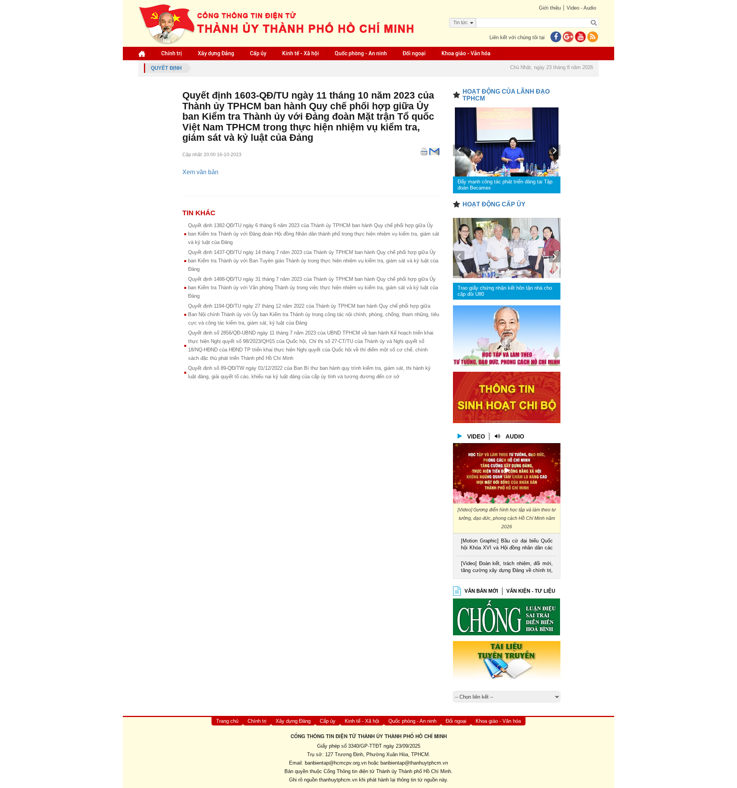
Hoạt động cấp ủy (494, 204)
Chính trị (171, 53)
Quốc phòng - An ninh (361, 53)
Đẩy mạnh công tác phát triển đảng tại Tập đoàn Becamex (505, 185)
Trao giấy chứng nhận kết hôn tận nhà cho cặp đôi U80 (505, 291)
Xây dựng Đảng (216, 53)
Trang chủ (227, 721)
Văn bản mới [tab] (481, 591)
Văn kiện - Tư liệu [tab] (530, 591)
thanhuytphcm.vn (338, 780)
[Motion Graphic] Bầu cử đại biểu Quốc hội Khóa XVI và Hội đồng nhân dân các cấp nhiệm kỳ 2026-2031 (507, 545)
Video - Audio (581, 8)
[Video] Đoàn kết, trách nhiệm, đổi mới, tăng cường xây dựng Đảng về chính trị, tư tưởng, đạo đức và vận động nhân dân (507, 568)
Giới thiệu (550, 8)
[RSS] (593, 37)
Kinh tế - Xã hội (300, 53)
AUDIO (515, 436)
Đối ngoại (414, 53)
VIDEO (476, 436)
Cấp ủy (258, 53)
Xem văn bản (200, 172)
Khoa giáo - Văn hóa (466, 53)
